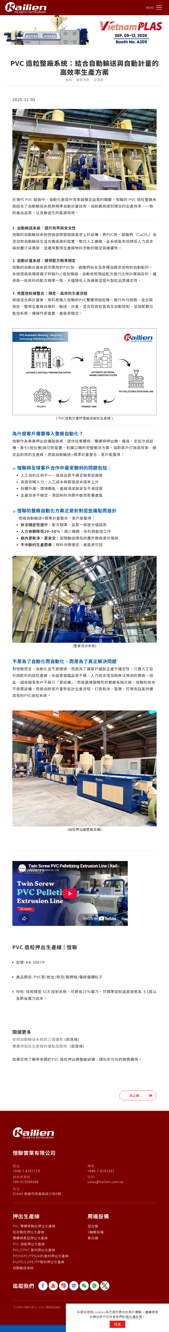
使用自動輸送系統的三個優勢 (37, 1039)
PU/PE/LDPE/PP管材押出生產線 (39, 1261)
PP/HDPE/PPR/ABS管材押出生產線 (41, 1255)
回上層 (134, 1095)
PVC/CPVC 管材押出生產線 (34, 1249)
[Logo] (25, 7)
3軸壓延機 (96, 1231)
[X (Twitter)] (105, 1285)
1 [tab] (81, 41)
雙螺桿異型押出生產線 (30, 1237)
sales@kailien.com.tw (105, 1181)
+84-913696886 (26, 1181)
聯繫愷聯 (111, 1059)
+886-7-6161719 (26, 1170)
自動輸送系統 (23, 1267)
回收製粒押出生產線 (28, 1231)
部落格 (98, 79)
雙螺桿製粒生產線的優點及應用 (39, 1046)
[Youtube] (54, 1285)
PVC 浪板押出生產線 (29, 1243)
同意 (117, 1324)
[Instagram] (64, 1285)
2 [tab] (87, 41)
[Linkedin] (74, 1285)
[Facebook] (43, 1285)
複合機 (93, 1237)
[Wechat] (85, 1285)
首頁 (69, 79)
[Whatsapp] (95, 1285)
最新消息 (82, 79)
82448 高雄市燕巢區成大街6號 (37, 1193)
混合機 (93, 1225)
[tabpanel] (84, 30)
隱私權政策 (134, 1316)
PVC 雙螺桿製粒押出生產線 (34, 1225)
